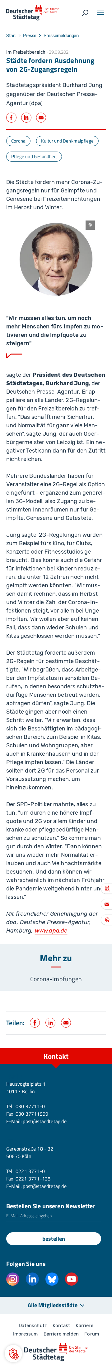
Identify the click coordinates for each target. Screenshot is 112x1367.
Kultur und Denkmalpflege (67, 140)
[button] (13, 1353)
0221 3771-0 (30, 1171)
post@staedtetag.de (44, 1121)
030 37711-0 (30, 1106)
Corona (18, 140)
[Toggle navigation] (100, 12)
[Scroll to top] (93, 1048)
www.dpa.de (51, 930)
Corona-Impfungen (56, 979)
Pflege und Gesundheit (34, 156)
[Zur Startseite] (32, 13)
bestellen (53, 1238)
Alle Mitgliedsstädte (52, 1305)
